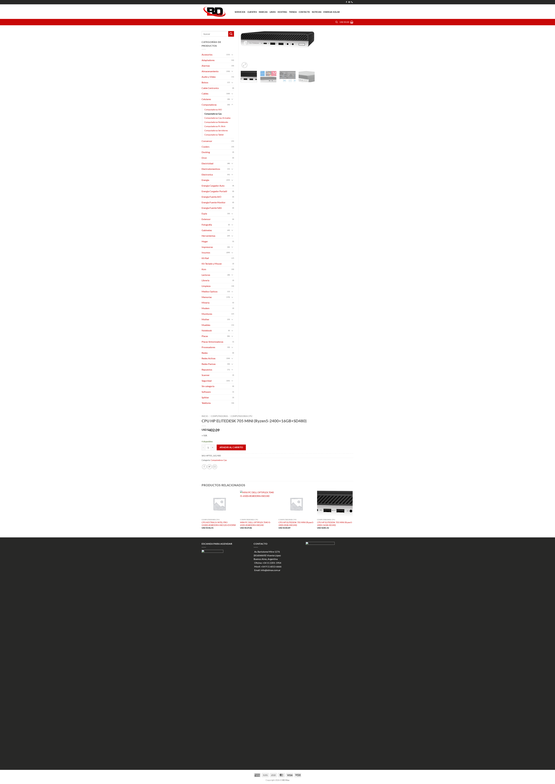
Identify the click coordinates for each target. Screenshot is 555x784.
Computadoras (219, 416)
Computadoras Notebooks (216, 122)
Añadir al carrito (231, 447)
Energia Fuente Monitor (213, 202)
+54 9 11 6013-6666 (271, 566)
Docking (206, 152)
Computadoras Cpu (241, 416)
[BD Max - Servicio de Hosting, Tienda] (216, 11)
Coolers (205, 146)
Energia (205, 180)
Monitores (207, 313)
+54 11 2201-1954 (271, 562)
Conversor (207, 141)
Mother (205, 319)
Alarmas (206, 65)
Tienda (293, 12)
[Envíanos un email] (349, 2)
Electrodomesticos (211, 168)
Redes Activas (208, 358)
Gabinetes (207, 230)
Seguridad (207, 380)
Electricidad (207, 163)
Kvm (204, 269)
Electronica (207, 174)
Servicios (240, 12)
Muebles (206, 325)
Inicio (205, 416)
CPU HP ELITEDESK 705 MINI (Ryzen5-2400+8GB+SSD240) (296, 523)
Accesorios (207, 54)
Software (206, 391)
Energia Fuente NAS (212, 207)
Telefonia (206, 403)
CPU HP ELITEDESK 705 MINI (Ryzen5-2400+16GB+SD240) (335, 523)
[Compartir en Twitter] (209, 466)
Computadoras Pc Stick (214, 126)
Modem (205, 308)
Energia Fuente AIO (211, 196)
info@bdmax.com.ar (270, 570)
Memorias (207, 297)
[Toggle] (232, 54)
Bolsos (205, 82)
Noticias (316, 12)
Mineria (205, 302)
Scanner (206, 375)
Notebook (207, 330)
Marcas (263, 12)
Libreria (205, 280)
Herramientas (208, 235)
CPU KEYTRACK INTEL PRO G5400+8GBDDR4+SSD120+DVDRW (219, 523)
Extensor (206, 219)
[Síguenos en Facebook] (346, 2)
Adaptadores (208, 60)
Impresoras (207, 247)
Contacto (304, 12)
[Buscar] (336, 22)
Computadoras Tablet (214, 134)
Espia (204, 213)
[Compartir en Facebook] (204, 466)
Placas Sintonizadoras (212, 341)
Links (273, 12)
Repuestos (207, 369)
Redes (205, 352)
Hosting (282, 12)
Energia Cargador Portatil (214, 191)
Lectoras (206, 274)
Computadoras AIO (213, 109)
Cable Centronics (210, 88)
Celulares (206, 99)
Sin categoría (208, 386)
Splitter (205, 397)
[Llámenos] (352, 2)
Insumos (206, 252)
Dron (204, 157)
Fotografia (207, 224)
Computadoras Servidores (216, 130)
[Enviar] (231, 34)
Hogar (205, 241)
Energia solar (331, 12)
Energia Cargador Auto (213, 185)
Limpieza (206, 286)
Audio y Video (209, 76)
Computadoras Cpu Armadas (217, 118)
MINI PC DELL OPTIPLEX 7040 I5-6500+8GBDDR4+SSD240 (255, 523)
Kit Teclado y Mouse (212, 263)
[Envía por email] (214, 466)
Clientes (252, 12)
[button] (346, 22)
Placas (205, 336)
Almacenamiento (210, 71)
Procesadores (208, 347)
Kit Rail (205, 258)
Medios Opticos (210, 291)
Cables (205, 93)
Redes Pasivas (209, 364)
